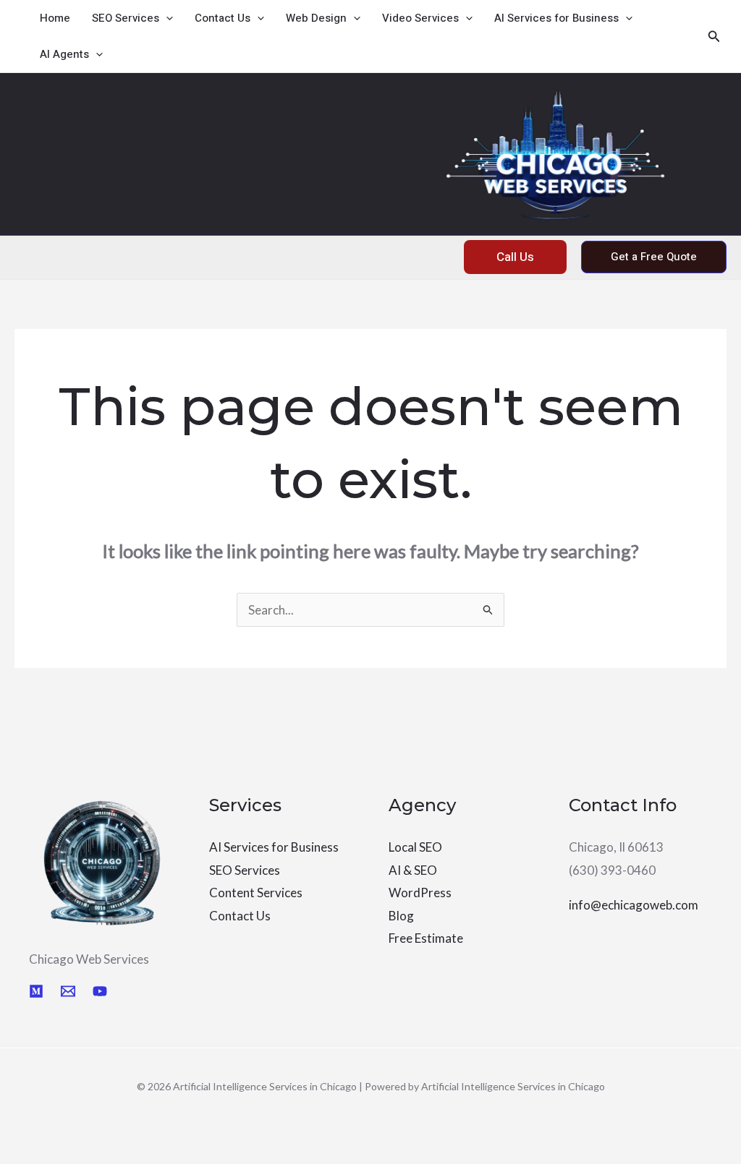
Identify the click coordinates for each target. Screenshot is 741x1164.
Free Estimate (426, 938)
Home (55, 18)
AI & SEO (413, 870)
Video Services (420, 18)
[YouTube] (100, 991)
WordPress (420, 892)
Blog (401, 915)
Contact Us (222, 18)
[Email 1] (68, 991)
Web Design (316, 18)
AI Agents (64, 54)
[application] (166, 18)
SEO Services (125, 18)
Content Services (255, 892)
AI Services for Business (556, 18)
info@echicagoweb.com (633, 904)
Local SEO (415, 847)
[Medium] (36, 991)
